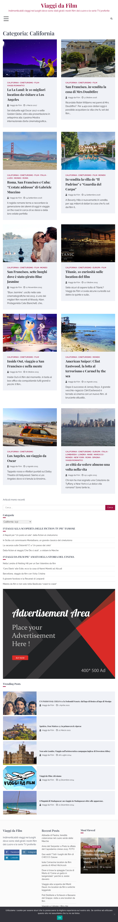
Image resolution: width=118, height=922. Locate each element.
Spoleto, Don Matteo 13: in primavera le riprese (60, 701)
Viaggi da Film (59, 5)
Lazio (10, 178)
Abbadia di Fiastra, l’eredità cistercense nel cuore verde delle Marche (57, 838)
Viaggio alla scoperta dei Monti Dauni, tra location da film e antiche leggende (58, 887)
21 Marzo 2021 (65, 705)
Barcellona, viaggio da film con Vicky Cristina (24, 574)
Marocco (98, 454)
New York (79, 457)
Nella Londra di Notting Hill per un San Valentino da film (29, 563)
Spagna (96, 457)
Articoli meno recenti (14, 499)
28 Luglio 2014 (65, 730)
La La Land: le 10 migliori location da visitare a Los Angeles (26, 94)
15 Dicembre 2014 (66, 755)
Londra (82, 454)
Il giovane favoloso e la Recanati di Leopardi (23, 579)
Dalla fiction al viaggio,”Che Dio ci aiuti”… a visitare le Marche (31, 550)
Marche (96, 847)
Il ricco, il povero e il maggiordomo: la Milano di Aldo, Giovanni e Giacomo (72, 801)
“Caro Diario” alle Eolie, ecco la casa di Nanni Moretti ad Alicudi (32, 568)
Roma (25, 178)
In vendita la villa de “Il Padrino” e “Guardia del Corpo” (83, 184)
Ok (59, 918)
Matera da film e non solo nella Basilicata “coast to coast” (30, 584)
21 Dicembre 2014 (66, 780)
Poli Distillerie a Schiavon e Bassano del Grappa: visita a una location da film (58, 898)
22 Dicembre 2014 (66, 805)
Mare (90, 454)
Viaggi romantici (16, 85)
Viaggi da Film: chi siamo (50, 751)
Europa (96, 267)
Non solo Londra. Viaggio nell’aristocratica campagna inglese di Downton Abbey (74, 726)
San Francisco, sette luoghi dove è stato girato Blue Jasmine (27, 277)
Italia (43, 175)
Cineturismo (26, 83)
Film (36, 83)
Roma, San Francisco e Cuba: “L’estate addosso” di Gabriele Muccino (29, 187)
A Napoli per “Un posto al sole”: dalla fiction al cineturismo (30, 535)
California (13, 83)
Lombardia (71, 454)
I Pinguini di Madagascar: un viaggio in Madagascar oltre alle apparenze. (71, 776)
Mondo (17, 178)
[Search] (111, 19)
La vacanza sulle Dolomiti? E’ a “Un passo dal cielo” (27, 545)
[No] (114, 914)
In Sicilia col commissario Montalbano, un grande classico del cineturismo (37, 540)
